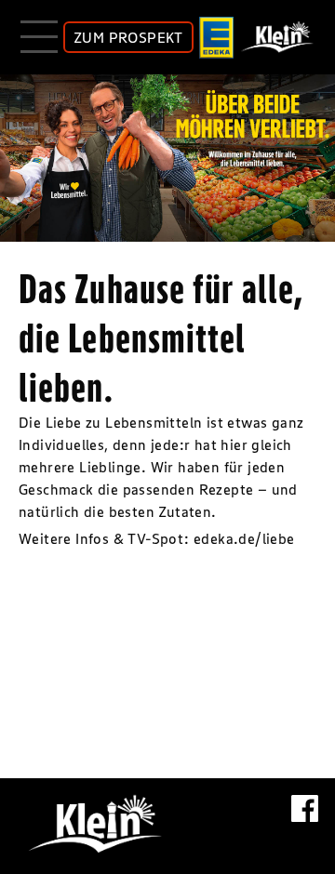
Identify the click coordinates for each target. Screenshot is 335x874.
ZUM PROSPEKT (128, 37)
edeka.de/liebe (244, 538)
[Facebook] (304, 818)
